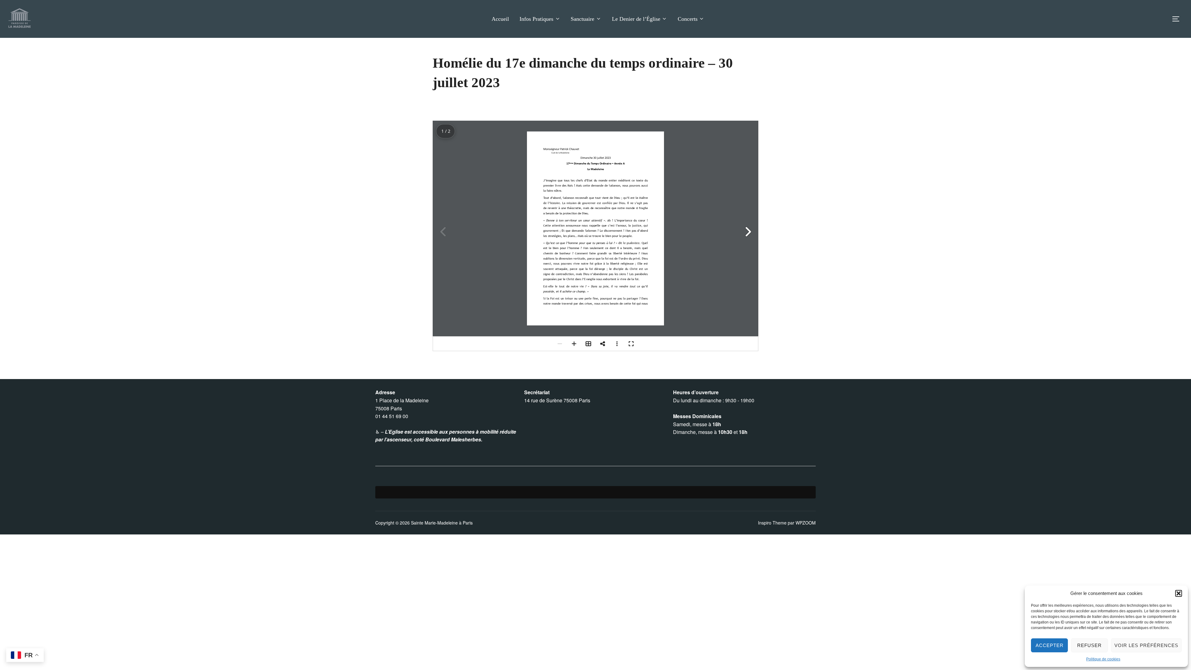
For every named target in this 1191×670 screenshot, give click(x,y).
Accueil (500, 19)
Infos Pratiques (536, 19)
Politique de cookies (1103, 659)
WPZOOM (806, 523)
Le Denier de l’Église (636, 19)
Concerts (688, 19)
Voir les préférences (1146, 645)
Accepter (1050, 645)
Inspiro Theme (772, 523)
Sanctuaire (582, 19)
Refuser (1089, 645)
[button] (1178, 593)
